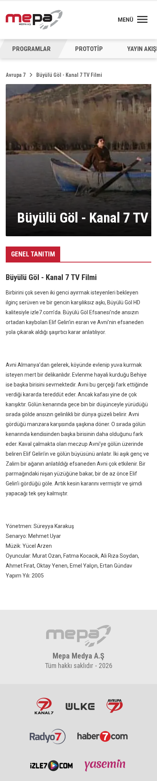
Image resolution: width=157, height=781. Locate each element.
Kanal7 (44, 706)
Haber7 (102, 735)
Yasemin (106, 765)
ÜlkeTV (80, 706)
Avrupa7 (114, 706)
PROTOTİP (89, 48)
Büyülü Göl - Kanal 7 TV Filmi (69, 75)
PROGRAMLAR (31, 48)
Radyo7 (48, 735)
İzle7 (51, 765)
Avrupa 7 (16, 75)
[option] (89, 48)
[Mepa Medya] (34, 20)
